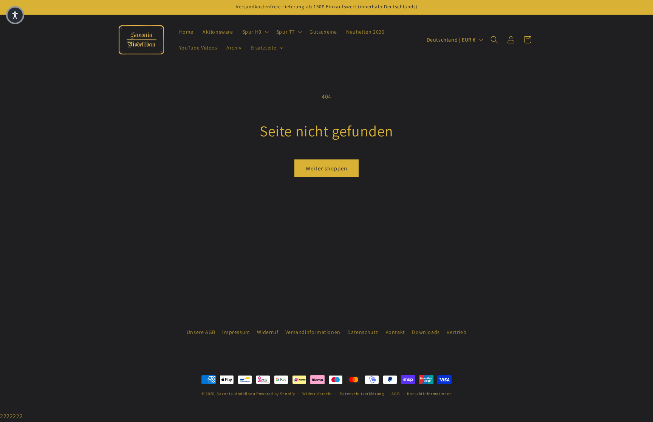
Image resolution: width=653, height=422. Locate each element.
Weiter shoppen (326, 168)
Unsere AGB (201, 332)
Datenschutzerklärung (362, 393)
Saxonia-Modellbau (236, 393)
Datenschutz (362, 332)
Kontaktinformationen (429, 393)
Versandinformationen (312, 332)
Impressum (236, 332)
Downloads (425, 332)
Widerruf (267, 332)
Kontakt (395, 332)
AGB (395, 393)
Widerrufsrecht (317, 393)
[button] (255, 32)
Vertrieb (456, 332)
